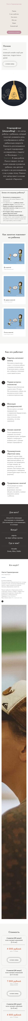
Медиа (14, 23)
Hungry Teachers (11, 596)
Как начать (14, 17)
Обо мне (14, 20)
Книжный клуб (14, 26)
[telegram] (2, 601)
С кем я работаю (14, 14)
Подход (14, 11)
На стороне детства (16, 597)
